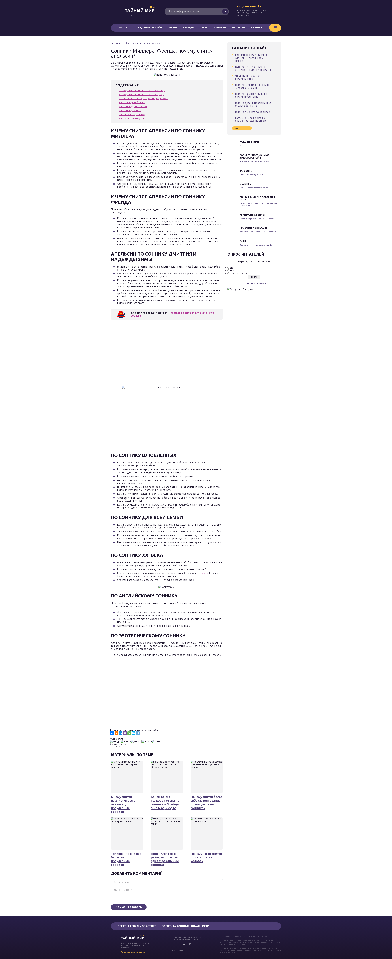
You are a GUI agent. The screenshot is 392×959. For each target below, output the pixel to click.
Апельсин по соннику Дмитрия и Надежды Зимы (143, 98)
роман (204, 573)
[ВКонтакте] (112, 733)
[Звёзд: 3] (136, 741)
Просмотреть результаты (254, 283)
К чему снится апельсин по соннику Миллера (142, 90)
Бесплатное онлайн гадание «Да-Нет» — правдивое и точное (251, 57)
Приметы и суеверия (252, 215)
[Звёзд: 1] (115, 741)
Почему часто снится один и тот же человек (206, 857)
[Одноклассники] (116, 733)
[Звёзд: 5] (157, 741)
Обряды (188, 27)
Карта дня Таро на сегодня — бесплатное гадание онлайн (252, 119)
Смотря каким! (238, 273)
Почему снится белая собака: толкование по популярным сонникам (206, 802)
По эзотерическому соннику (134, 118)
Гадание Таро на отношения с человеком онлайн (252, 86)
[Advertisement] (155, 353)
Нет (232, 270)
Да (231, 267)
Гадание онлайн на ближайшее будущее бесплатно (253, 104)
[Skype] (133, 733)
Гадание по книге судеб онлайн (253, 111)
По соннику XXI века (130, 110)
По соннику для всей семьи (133, 106)
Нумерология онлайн (253, 228)
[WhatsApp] (129, 733)
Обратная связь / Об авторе (137, 926)
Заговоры (246, 171)
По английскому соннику (132, 114)
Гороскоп (124, 27)
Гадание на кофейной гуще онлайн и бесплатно (251, 95)
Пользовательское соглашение (133, 952)
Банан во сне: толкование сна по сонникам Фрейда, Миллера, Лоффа (165, 802)
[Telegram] (138, 733)
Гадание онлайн (249, 6)
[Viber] (125, 733)
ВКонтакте (184, 944)
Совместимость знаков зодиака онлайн (255, 156)
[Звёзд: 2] (126, 741)
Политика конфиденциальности (185, 926)
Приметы (220, 27)
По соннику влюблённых (132, 102)
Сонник (172, 27)
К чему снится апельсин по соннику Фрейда (141, 94)
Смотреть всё (242, 128)
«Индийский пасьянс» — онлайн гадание (249, 77)
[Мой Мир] (121, 733)
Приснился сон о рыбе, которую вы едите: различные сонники (165, 859)
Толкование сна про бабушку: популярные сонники (126, 859)
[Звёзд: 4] (146, 741)
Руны (204, 27)
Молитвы (239, 27)
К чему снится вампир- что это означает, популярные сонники (123, 804)
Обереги (256, 27)
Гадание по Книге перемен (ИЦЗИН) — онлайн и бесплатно (253, 68)
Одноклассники (190, 944)
